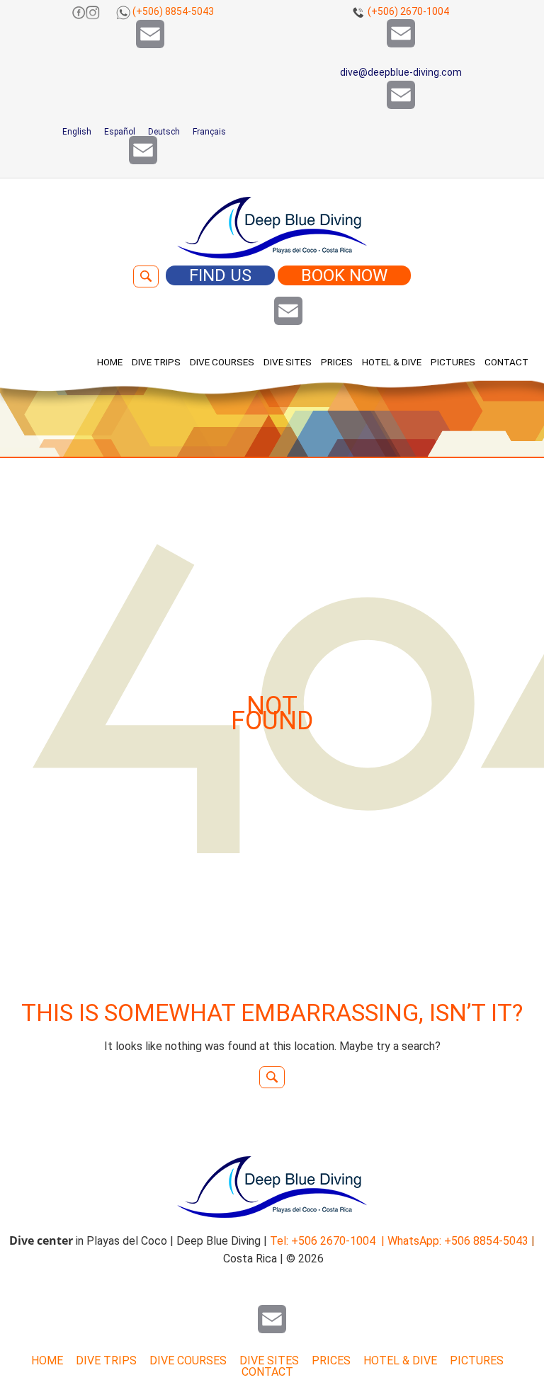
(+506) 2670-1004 (408, 11)
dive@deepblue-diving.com (401, 72)
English (75, 132)
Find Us (220, 275)
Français (208, 132)
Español (118, 132)
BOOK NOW (344, 275)
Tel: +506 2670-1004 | (327, 1241)
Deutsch (163, 132)
